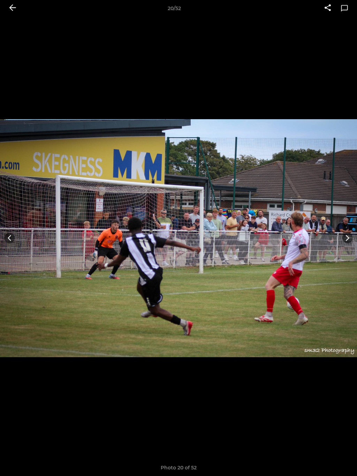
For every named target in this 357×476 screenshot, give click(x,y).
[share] (328, 8)
